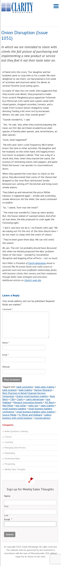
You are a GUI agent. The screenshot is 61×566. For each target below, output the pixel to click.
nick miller (20, 405)
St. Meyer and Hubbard (30, 414)
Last (6, 515)
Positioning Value (12, 458)
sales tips (33, 405)
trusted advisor (43, 417)
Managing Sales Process (15, 447)
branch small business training (32, 396)
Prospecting (10, 464)
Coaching (9, 442)
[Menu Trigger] (56, 6)
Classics (8, 436)
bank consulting (24, 386)
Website (6, 366)
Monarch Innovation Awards (28, 402)
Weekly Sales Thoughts (15, 469)
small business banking (14, 408)
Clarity (20, 399)
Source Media (9, 414)
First (6, 506)
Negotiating (10, 453)
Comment (7, 309)
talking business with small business (26, 416)
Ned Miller (7, 405)
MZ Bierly (50, 402)
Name (5, 342)
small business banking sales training (35, 411)
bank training (25, 389)
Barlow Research (43, 389)
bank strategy (9, 389)
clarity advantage (35, 399)
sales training (47, 405)
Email (5, 354)
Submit (9, 534)
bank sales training (44, 386)
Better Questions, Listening (16, 431)
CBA (12, 399)
